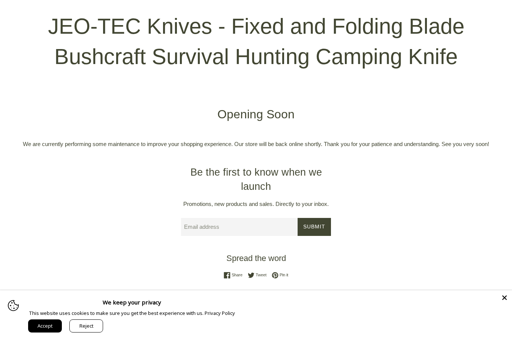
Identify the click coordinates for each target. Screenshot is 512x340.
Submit (314, 227)
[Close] (504, 297)
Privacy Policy (220, 313)
